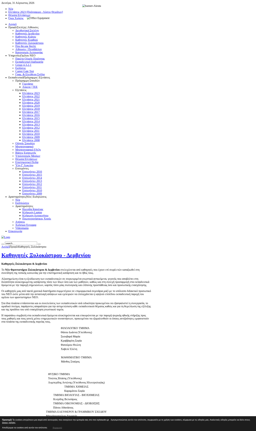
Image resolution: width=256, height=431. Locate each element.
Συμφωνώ (57, 427)
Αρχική (5, 246)
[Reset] (39, 244)
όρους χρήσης (8, 422)
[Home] (5, 237)
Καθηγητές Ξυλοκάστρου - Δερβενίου (46, 255)
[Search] (2, 244)
